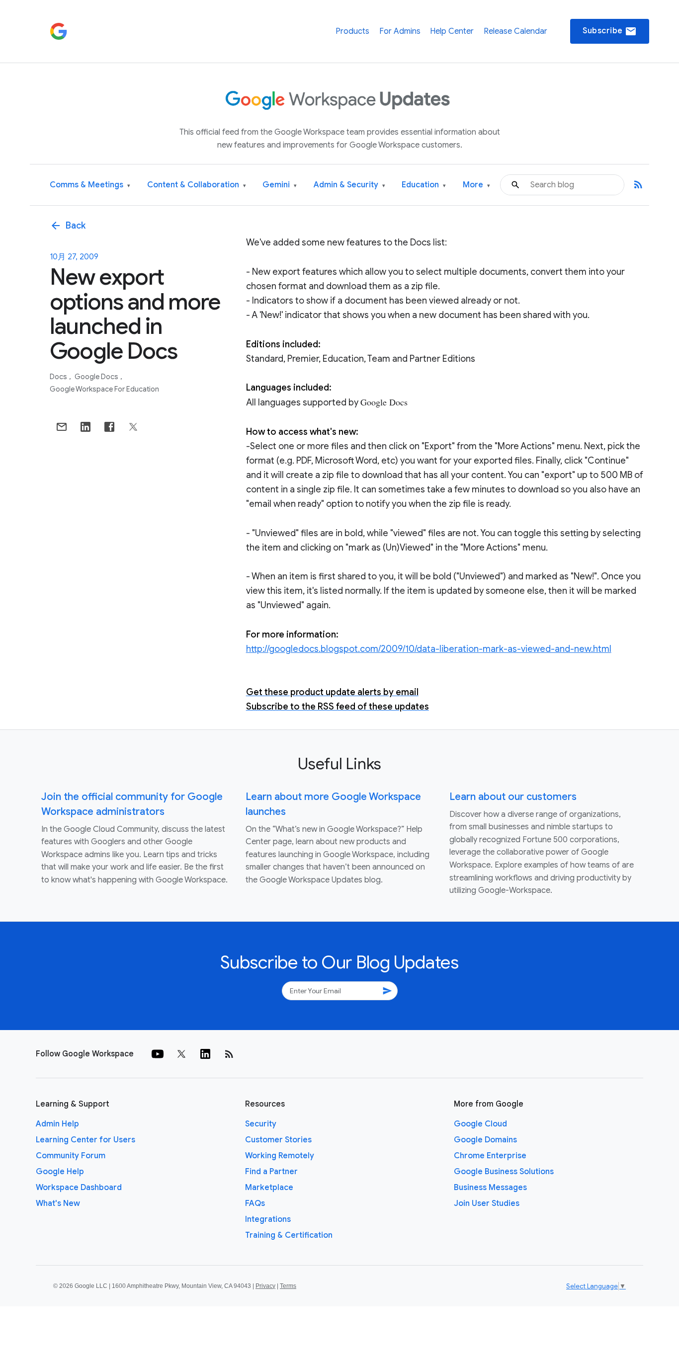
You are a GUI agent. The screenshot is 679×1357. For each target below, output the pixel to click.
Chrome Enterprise (490, 1156)
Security (260, 1124)
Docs (59, 376)
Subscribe (610, 31)
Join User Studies (486, 1203)
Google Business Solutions (504, 1172)
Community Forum (70, 1156)
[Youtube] (158, 1054)
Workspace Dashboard (79, 1188)
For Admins (400, 31)
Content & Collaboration (196, 185)
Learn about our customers (513, 797)
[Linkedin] (205, 1054)
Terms (288, 1285)
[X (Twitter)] (181, 1054)
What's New (58, 1203)
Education (424, 185)
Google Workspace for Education (104, 389)
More (476, 185)
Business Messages (490, 1188)
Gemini (279, 185)
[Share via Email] (62, 427)
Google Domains (485, 1140)
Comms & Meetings (90, 185)
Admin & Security (349, 185)
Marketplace (269, 1188)
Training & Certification (289, 1235)
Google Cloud (480, 1124)
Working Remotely (279, 1156)
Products (352, 31)
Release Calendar (515, 31)
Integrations (268, 1219)
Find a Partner (271, 1172)
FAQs (255, 1203)
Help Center (452, 31)
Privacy (265, 1285)
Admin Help (57, 1124)
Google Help (60, 1172)
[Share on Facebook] (109, 427)
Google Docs (97, 376)
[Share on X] (133, 427)
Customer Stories (278, 1140)
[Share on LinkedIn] (85, 427)
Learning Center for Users (85, 1140)
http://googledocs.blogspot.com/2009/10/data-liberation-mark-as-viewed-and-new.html (428, 648)
